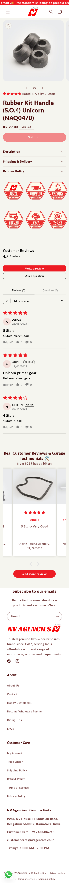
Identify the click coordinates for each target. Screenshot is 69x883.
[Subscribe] (57, 616)
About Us (13, 685)
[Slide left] (26, 88)
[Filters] (6, 301)
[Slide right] (43, 88)
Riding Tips (14, 720)
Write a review (34, 268)
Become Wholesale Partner (25, 711)
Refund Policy (16, 778)
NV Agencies (20, 873)
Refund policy (38, 873)
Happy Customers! (19, 702)
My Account (14, 753)
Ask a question (34, 276)
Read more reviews (34, 573)
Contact (12, 694)
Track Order (15, 761)
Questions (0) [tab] (50, 290)
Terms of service (26, 879)
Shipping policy (47, 879)
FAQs (10, 728)
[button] (8, 11)
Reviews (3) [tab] (18, 290)
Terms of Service (18, 787)
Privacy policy (57, 873)
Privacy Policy (16, 796)
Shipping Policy (17, 770)
